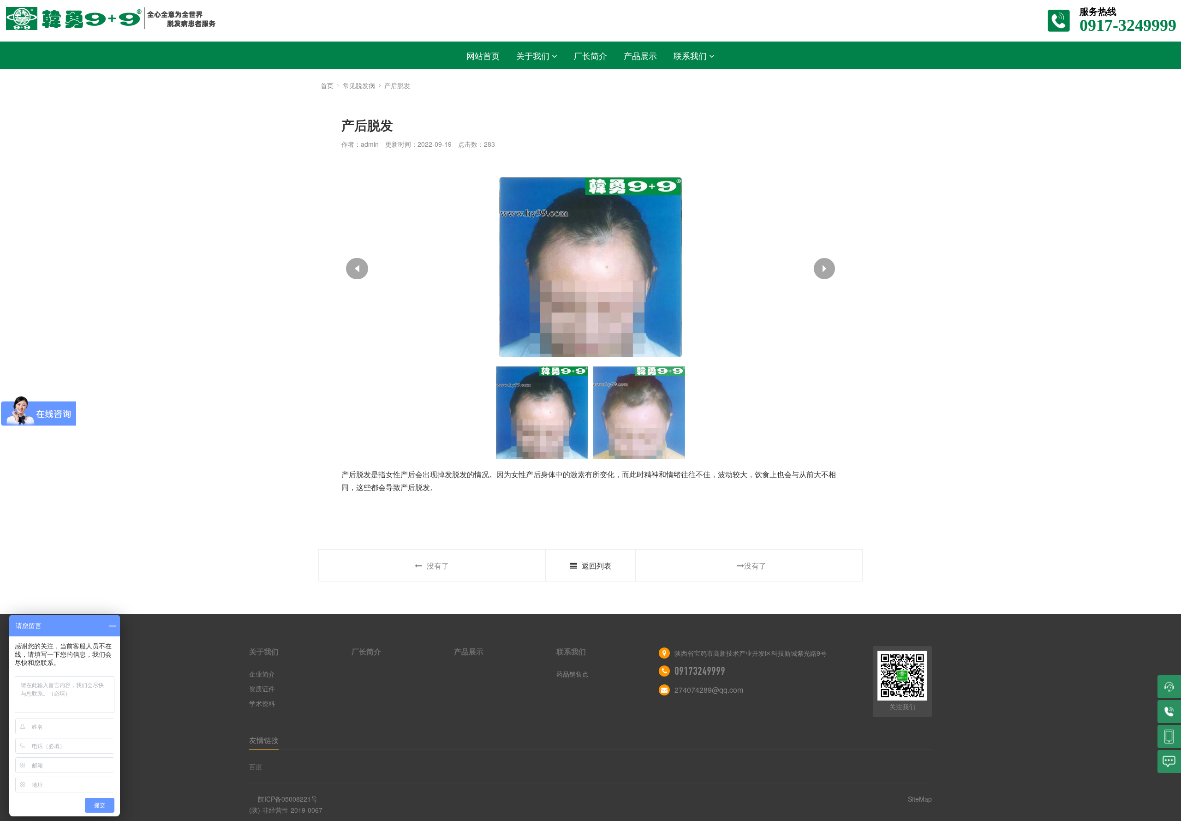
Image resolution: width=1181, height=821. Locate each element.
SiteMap (920, 798)
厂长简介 (590, 55)
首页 (327, 85)
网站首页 (483, 55)
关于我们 (532, 55)
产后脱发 (397, 85)
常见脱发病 (359, 85)
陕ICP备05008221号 (287, 798)
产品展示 (640, 55)
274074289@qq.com (708, 689)
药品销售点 (572, 673)
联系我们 (690, 55)
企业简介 (262, 673)
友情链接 (264, 740)
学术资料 (262, 703)
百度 (255, 766)
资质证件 (262, 688)
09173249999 (699, 671)
